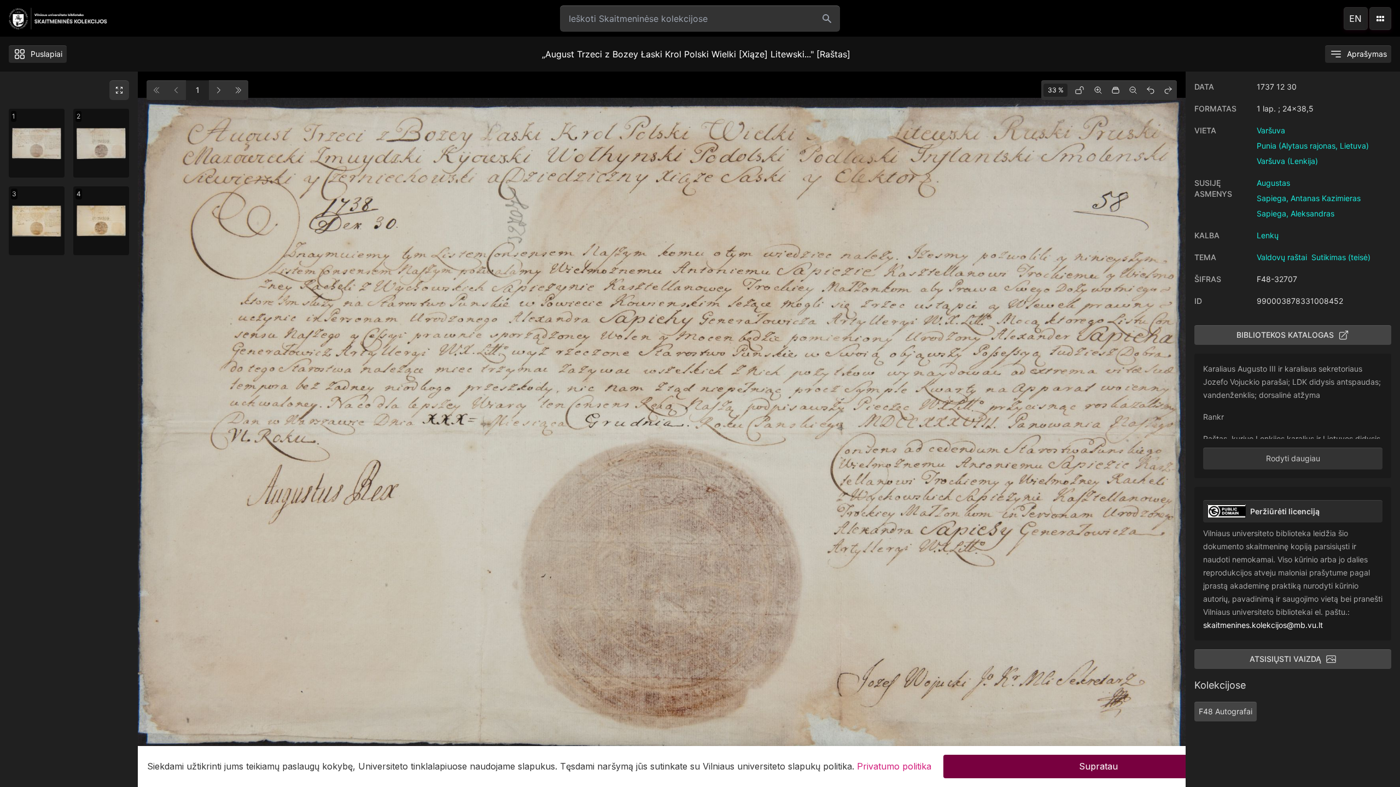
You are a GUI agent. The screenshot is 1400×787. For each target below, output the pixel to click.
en (1355, 18)
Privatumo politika (894, 766)
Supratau (1098, 766)
